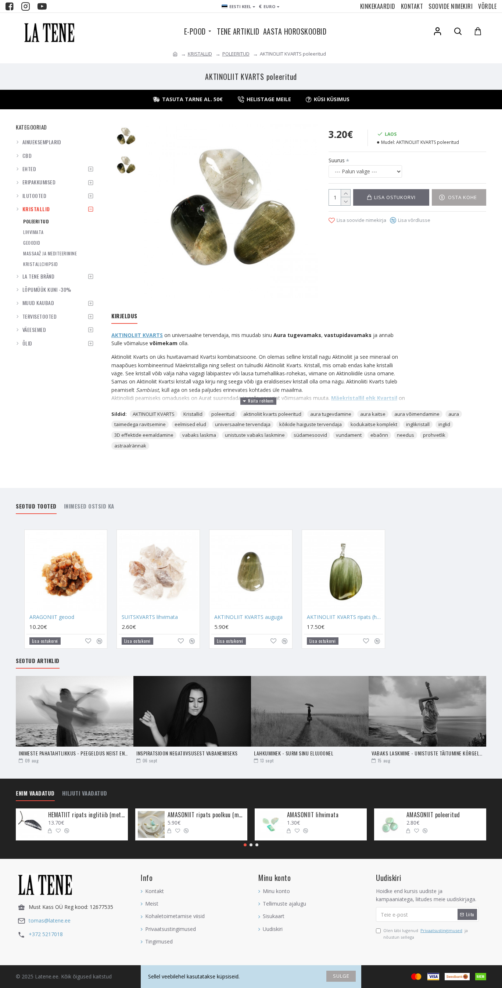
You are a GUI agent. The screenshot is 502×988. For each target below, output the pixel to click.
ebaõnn (379, 435)
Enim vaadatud (35, 793)
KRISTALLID (200, 53)
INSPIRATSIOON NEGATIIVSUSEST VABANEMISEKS (187, 753)
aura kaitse (373, 414)
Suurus (337, 160)
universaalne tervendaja (242, 424)
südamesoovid (310, 435)
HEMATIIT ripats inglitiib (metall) (86, 815)
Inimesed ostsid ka (89, 506)
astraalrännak (130, 445)
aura (453, 414)
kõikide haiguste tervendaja (310, 424)
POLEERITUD (236, 53)
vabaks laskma (199, 435)
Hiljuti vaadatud (84, 793)
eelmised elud (190, 424)
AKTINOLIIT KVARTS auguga (248, 617)
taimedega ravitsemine (140, 424)
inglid (444, 424)
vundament (349, 435)
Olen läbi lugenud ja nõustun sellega (425, 934)
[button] (245, 844)
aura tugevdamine (330, 414)
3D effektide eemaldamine (143, 435)
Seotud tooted (36, 506)
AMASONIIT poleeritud (433, 815)
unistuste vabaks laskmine (255, 435)
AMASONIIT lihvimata (313, 815)
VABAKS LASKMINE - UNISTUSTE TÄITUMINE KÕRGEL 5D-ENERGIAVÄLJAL (427, 753)
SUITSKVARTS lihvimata (150, 617)
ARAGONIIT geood (51, 617)
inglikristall (418, 424)
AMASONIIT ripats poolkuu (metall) (206, 815)
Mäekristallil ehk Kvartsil (364, 397)
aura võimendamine (417, 414)
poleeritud (222, 414)
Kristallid (192, 414)
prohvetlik (434, 435)
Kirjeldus (124, 316)
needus (405, 435)
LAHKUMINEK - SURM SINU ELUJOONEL (293, 753)
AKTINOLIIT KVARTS (137, 335)
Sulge (341, 976)
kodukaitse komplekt (374, 424)
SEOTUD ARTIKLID (38, 661)
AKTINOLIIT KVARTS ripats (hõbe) (345, 617)
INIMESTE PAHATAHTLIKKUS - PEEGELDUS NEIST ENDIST (74, 753)
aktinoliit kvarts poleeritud (272, 414)
